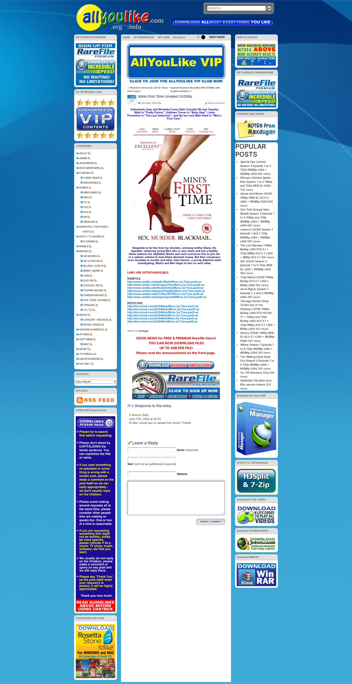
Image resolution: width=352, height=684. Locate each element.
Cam (86, 275)
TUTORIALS (86, 353)
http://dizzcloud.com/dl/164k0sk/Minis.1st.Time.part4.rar (162, 315)
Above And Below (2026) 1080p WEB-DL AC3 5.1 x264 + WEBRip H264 (256, 197)
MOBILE (84, 246)
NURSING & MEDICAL (91, 329)
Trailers (89, 305)
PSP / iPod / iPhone (96, 300)
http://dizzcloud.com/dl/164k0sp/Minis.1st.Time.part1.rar (162, 306)
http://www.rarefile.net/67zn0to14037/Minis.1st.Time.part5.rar (165, 294)
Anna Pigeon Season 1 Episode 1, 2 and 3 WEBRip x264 (257, 293)
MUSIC (83, 314)
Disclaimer (179, 37)
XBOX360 (89, 221)
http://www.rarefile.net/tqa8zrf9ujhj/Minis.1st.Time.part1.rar (164, 281)
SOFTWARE (86, 339)
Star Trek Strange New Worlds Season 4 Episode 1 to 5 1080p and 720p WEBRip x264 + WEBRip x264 (257, 217)
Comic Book (91, 177)
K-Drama (89, 241)
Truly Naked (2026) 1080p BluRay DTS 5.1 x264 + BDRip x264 (256, 281)
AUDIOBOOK (86, 163)
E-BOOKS (85, 172)
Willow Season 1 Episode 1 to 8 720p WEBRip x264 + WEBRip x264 (257, 348)
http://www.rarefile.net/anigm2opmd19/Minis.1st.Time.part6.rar (166, 297)
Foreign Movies (94, 295)
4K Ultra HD (92, 260)
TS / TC (88, 309)
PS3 (86, 212)
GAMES (83, 187)
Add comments (216, 103)
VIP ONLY (85, 363)
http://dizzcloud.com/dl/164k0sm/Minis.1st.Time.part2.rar (163, 309)
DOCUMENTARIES (90, 167)
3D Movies (90, 256)
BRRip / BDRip (92, 270)
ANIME (83, 158)
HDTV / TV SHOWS (90, 236)
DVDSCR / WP (92, 285)
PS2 (86, 207)
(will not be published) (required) (152, 464)
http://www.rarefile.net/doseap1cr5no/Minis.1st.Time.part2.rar (165, 284)
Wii (85, 216)
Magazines (91, 182)
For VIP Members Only (254, 372)
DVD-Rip (89, 280)
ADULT (83, 153)
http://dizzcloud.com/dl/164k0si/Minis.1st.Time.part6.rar (162, 321)
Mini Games (91, 192)
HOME (126, 37)
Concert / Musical (96, 319)
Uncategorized (89, 358)
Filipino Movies (93, 290)
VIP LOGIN (163, 37)
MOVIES (84, 251)
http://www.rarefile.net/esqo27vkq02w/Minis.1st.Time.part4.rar (166, 290)
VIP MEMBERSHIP (143, 37)
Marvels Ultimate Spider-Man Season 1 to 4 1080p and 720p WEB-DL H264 (256, 181)
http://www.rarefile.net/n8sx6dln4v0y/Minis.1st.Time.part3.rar (165, 287)
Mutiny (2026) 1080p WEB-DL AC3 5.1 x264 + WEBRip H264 (257, 336)
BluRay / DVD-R (93, 265)
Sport (83, 349)
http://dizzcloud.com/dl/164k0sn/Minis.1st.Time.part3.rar (162, 312)
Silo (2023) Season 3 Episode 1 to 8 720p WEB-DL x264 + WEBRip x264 (256, 265)
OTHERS (84, 334)
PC (85, 202)
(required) (187, 450)
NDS (86, 197)
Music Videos (92, 324)
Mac (86, 344)
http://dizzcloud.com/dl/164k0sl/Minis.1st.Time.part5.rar (162, 318)
